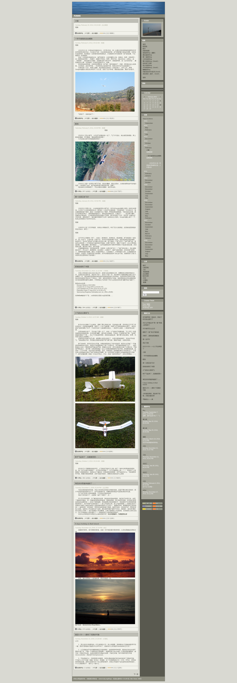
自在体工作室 (147, 63)
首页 (144, 44)
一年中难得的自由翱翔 (153, 156)
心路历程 (146, 267)
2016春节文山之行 (149, 328)
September (149, 123)
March (147, 234)
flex (144, 410)
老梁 (144, 437)
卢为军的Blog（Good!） (151, 67)
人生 (144, 270)
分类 (145, 261)
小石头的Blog (147, 59)
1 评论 (79, 307)
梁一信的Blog (147, 57)
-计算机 (145, 280)
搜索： (146, 288)
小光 (144, 446)
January (148, 176)
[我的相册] (146, 51)
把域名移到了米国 (149, 366)
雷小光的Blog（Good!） (151, 61)
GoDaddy (80, 295)
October (148, 143)
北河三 (145, 464)
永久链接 (95, 33)
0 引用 (87, 33)
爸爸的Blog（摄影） (149, 53)
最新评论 (147, 406)
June (147, 214)
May (146, 128)
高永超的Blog (147, 55)
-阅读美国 (146, 272)
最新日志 (147, 313)
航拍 (144, 359)
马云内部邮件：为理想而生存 (117, 514)
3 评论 (79, 478)
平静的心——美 (148, 399)
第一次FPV (146, 339)
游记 (144, 265)
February (148, 130)
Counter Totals (149, 300)
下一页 (136, 674)
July (146, 134)
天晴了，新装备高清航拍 (151, 336)
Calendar (147, 93)
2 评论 (79, 191)
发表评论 (80, 33)
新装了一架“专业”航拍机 (151, 332)
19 (160, 105)
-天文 (144, 278)
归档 (145, 115)
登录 (144, 77)
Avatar (146, 21)
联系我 (145, 46)
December (149, 139)
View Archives (148, 119)
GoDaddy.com (126, 275)
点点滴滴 (146, 274)
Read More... (96, 625)
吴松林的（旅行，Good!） (151, 74)
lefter (144, 490)
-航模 (144, 282)
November (149, 189)
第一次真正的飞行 (149, 363)
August (147, 209)
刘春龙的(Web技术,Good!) (151, 72)
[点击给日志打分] (100, 33)
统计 (144, 48)
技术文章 (146, 276)
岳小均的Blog (147, 65)
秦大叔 (145, 419)
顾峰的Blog (146, 70)
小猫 (147, 150)
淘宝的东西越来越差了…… (151, 379)
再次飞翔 (146, 343)
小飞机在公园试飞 (149, 370)
